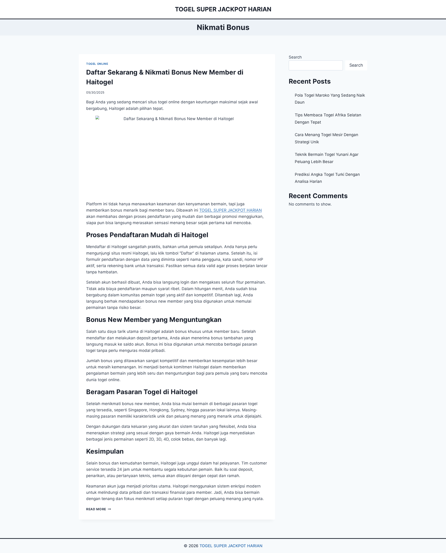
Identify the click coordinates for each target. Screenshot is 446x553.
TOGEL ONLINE (97, 63)
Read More (98, 509)
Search (295, 57)
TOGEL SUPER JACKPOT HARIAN (231, 545)
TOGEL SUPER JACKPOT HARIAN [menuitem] (230, 210)
